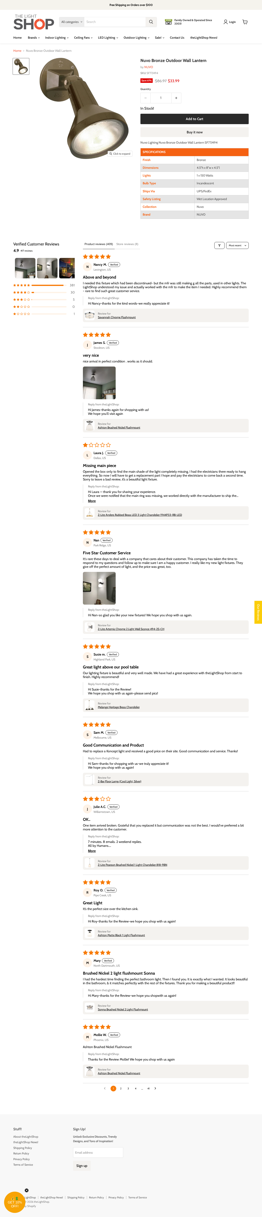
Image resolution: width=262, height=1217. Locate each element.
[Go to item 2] (47, 268)
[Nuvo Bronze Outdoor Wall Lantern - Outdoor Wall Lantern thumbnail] (21, 66)
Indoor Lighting (55, 37)
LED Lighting (107, 37)
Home (17, 37)
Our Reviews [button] (258, 612)
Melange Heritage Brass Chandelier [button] (119, 707)
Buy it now (195, 132)
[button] (44, 285)
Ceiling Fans (82, 37)
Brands (32, 37)
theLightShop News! (203, 37)
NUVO (148, 67)
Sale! (158, 37)
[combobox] (115, 22)
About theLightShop (25, 1136)
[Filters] (219, 245)
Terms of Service (23, 1164)
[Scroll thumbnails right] (70, 268)
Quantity (145, 89)
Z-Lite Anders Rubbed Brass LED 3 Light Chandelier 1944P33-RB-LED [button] (140, 515)
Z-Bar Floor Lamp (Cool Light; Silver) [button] (119, 781)
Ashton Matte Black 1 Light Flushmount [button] (121, 935)
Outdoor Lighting (135, 37)
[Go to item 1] (25, 268)
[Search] (151, 22)
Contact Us (177, 37)
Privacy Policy (21, 1159)
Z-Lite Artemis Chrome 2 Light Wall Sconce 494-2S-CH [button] (131, 629)
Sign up (81, 1166)
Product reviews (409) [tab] (99, 244)
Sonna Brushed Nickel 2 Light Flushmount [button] (123, 1009)
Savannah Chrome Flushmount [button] (117, 317)
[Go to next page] (156, 1088)
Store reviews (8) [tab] (127, 244)
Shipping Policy (22, 1148)
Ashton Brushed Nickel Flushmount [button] (119, 427)
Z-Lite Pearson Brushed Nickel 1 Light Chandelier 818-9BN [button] (132, 865)
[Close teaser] (27, 1190)
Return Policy (21, 1153)
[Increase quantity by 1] (177, 98)
